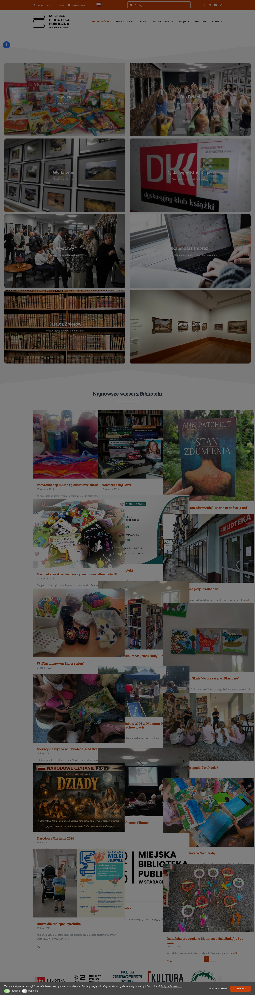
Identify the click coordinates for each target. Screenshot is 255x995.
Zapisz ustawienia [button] (218, 988)
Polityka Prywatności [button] (171, 986)
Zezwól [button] (240, 988)
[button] (7, 991)
